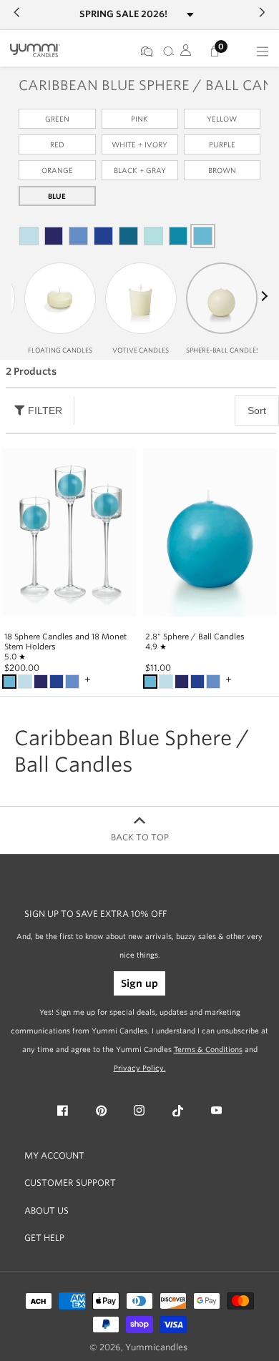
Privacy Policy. (140, 1067)
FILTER (45, 410)
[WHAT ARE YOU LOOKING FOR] (165, 51)
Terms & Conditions (208, 1049)
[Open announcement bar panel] (190, 14)
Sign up (139, 983)
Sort (257, 410)
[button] (263, 296)
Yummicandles (156, 1347)
